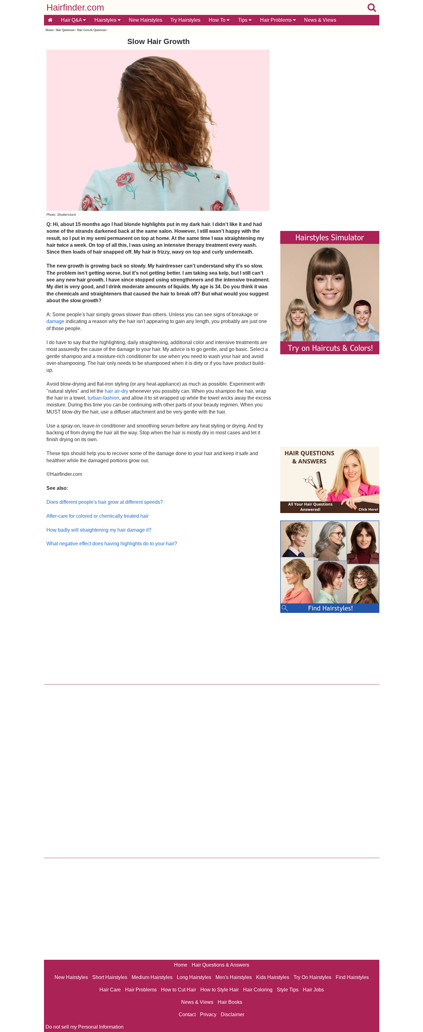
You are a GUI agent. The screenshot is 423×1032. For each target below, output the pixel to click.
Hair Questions (65, 30)
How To (218, 20)
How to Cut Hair (178, 989)
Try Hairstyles (185, 20)
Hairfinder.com (75, 7)
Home (49, 30)
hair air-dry (116, 391)
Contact (187, 1014)
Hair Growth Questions (91, 30)
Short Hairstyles (109, 977)
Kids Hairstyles (272, 977)
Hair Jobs (313, 989)
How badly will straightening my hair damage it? (98, 530)
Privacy (208, 1014)
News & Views (320, 20)
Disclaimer (232, 1014)
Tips (243, 20)
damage (55, 321)
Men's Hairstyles (234, 977)
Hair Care (110, 989)
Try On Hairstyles (312, 977)
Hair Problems (276, 20)
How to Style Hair (219, 989)
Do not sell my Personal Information (85, 1027)
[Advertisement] (158, 614)
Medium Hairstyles (152, 977)
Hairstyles (106, 20)
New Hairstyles (145, 20)
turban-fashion (103, 398)
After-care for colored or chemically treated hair (97, 516)
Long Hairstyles (194, 977)
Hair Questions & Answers (220, 965)
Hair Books (230, 1002)
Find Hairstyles (352, 977)
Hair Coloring (258, 989)
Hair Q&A (72, 20)
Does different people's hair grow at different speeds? (104, 502)
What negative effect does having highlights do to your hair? (111, 543)
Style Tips (288, 989)
